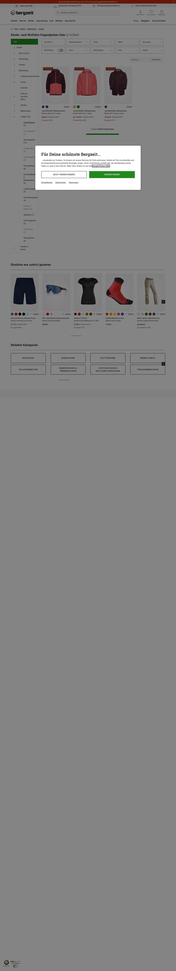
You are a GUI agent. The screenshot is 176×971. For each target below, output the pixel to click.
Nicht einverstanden (64, 174)
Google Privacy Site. (101, 166)
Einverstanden (112, 174)
